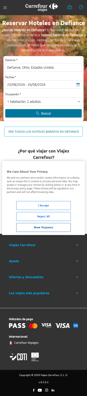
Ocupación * (13, 94)
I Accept (43, 205)
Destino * (11, 60)
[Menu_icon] (5, 8)
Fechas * (10, 77)
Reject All (43, 216)
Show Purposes (43, 227)
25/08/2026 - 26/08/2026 (26, 84)
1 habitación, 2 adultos (24, 101)
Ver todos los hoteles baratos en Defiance (43, 132)
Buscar (46, 113)
